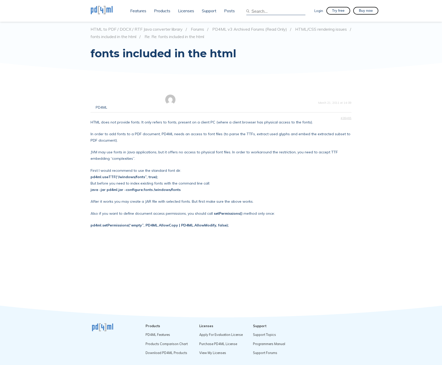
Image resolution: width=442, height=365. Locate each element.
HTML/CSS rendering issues (321, 29)
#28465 (346, 118)
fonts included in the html (113, 36)
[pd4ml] (107, 10)
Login (318, 10)
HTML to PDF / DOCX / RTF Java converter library (137, 29)
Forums (197, 29)
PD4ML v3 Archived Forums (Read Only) (249, 29)
